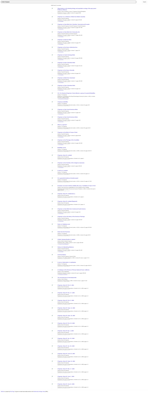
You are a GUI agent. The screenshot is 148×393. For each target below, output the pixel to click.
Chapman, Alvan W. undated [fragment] (67, 201)
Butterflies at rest (62, 147)
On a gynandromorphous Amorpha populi (68, 178)
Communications (62, 254)
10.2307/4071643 (61, 90)
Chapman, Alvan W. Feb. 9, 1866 (66, 300)
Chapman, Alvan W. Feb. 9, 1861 (66, 285)
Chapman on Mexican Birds (64, 39)
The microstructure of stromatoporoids (67, 277)
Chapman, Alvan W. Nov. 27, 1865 (66, 292)
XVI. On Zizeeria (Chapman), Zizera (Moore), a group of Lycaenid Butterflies (76, 93)
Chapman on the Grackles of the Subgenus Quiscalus (71, 162)
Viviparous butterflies (63, 101)
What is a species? (62, 124)
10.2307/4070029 (61, 221)
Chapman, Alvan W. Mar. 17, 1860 (66, 368)
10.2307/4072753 (61, 114)
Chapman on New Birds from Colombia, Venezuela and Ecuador (74, 24)
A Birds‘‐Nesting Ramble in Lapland (66, 239)
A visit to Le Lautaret (63, 170)
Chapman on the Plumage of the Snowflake (68, 140)
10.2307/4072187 (61, 67)
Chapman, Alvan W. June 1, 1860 (66, 376)
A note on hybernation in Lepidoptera (67, 262)
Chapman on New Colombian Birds (66, 62)
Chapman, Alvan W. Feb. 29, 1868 (66, 323)
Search (144, 1)
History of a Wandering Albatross (66, 247)
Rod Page (12, 391)
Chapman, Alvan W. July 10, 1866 (66, 384)
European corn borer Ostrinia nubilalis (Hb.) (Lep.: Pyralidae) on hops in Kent (77, 185)
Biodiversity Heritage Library (39, 391)
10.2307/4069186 (61, 36)
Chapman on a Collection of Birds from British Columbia (71, 16)
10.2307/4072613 (61, 213)
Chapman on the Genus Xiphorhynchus (67, 47)
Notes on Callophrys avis (64, 224)
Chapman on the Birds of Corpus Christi (67, 132)
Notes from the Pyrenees (64, 231)
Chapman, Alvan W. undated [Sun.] (66, 193)
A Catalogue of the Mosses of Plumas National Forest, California (73, 269)
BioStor (2, 391)
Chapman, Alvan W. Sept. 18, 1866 (66, 315)
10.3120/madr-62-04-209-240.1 (63, 274)
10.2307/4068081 (61, 21)
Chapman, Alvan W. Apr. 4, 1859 (66, 330)
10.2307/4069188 (61, 82)
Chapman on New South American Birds (68, 109)
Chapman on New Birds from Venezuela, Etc (69, 32)
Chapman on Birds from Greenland (66, 77)
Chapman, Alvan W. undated (65, 155)
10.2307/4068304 (61, 251)
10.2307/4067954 (61, 167)
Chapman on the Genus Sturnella (66, 70)
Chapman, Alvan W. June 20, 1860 (66, 353)
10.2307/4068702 (61, 144)
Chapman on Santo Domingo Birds (66, 55)
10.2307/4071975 (61, 29)
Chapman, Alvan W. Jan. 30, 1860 (66, 346)
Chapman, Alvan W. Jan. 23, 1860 (66, 338)
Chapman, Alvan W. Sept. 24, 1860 (66, 361)
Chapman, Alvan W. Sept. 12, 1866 (66, 308)
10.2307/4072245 (61, 59)
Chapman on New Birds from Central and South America (72, 209)
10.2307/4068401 (61, 44)
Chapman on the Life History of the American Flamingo (71, 216)
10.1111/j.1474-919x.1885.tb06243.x (64, 244)
